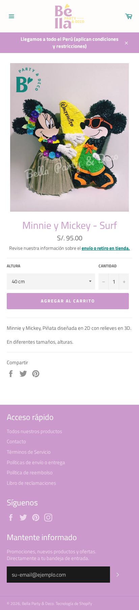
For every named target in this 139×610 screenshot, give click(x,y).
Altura (13, 266)
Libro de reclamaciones (31, 483)
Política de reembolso (30, 472)
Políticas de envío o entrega (36, 462)
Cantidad (108, 266)
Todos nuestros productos (34, 431)
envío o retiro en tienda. (106, 247)
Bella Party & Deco (38, 603)
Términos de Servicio (29, 452)
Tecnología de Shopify (74, 603)
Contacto (16, 441)
